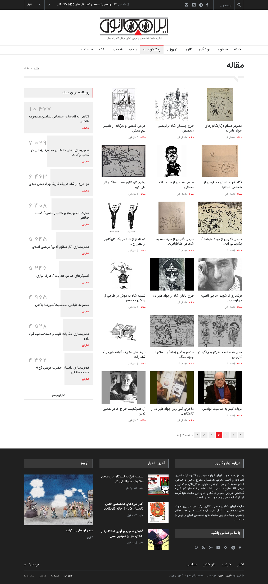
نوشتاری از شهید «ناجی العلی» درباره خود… (221, 298)
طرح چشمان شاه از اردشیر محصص (176, 128)
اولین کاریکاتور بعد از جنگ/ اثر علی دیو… (125, 185)
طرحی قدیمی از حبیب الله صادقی (176, 185)
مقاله (239, 137)
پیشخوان (153, 49)
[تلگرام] (202, 5)
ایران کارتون (225, 576)
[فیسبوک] (207, 5)
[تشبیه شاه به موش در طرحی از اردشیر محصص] (124, 274)
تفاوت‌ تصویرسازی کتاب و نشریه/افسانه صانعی (62, 215)
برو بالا (34, 564)
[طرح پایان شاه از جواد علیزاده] (172, 274)
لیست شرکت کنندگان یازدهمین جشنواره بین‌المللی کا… (122, 479)
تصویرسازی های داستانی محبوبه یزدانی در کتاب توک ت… (60, 152)
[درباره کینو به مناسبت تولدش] (220, 387)
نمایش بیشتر (58, 395)
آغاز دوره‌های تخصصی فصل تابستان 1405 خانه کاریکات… (123, 506)
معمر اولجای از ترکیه (79, 530)
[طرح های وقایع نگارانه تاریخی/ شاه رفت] (124, 331)
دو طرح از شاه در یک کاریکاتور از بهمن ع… (125, 241)
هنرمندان (86, 49)
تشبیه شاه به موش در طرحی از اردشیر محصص (125, 298)
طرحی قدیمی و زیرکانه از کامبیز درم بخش (125, 128)
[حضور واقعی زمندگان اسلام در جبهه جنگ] (172, 331)
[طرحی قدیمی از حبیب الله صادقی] (172, 161)
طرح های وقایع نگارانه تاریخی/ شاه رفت (124, 354)
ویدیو (133, 49)
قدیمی (117, 49)
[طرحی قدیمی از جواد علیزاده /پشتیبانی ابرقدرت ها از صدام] (220, 218)
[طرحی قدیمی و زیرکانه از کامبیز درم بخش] (124, 104)
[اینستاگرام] (186, 5)
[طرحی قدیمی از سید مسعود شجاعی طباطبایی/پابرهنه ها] (172, 218)
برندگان (204, 49)
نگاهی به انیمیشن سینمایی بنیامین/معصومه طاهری (59, 119)
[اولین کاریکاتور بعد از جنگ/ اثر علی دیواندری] (124, 161)
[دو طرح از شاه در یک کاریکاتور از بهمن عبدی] (124, 218)
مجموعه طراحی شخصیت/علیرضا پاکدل (62, 305)
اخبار (141, 488)
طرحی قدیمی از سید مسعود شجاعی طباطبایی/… (175, 241)
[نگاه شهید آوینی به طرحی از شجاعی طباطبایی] (220, 161)
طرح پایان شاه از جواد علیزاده (173, 296)
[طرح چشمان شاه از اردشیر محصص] (172, 104)
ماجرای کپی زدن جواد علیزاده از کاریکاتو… (172, 411)
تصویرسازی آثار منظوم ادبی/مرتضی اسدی (60, 247)
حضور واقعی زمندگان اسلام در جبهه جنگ (173, 354)
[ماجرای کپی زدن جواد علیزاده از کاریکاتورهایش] (172, 387)
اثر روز (174, 49)
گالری (189, 49)
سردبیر (43, 576)
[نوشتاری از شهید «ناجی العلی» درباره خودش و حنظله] (220, 274)
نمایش (85, 128)
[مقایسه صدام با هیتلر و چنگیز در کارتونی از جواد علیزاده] (220, 331)
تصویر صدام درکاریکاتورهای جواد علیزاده (223, 128)
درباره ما (55, 576)
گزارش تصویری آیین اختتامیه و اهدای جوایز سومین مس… (122, 533)
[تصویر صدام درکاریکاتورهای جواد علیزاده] (220, 104)
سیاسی (192, 564)
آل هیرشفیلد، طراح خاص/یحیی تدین (124, 411)
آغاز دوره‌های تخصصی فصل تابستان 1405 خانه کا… (87, 4)
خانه (237, 49)
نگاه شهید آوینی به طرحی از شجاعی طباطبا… (223, 185)
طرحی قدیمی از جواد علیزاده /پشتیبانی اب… (221, 241)
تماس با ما (29, 576)
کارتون (90, 537)
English (68, 576)
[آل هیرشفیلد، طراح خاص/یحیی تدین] (124, 387)
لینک (102, 49)
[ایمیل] (194, 5)
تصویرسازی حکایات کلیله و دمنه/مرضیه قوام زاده (59, 336)
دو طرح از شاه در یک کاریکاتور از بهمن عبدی (59, 184)
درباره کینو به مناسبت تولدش (222, 409)
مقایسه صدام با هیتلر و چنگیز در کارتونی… (220, 354)
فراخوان (222, 49)
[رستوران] (58, 499)
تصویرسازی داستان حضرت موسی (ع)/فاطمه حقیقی (62, 370)
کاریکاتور (209, 564)
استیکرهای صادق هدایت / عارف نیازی (62, 276)
